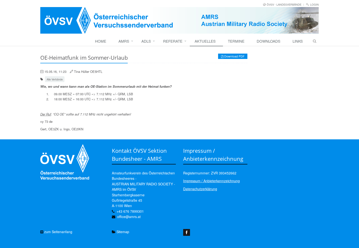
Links (298, 41)
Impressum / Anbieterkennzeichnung (211, 180)
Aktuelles (205, 41)
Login (314, 4)
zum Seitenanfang (57, 231)
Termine (236, 41)
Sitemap (122, 231)
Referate (172, 41)
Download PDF (233, 56)
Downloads (268, 41)
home (100, 41)
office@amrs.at (129, 216)
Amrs (123, 41)
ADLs (146, 41)
